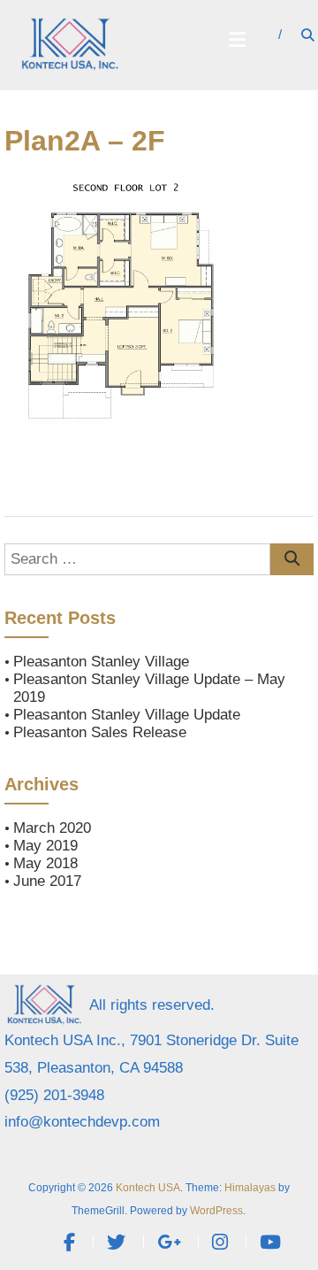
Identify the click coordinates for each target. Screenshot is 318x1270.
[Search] (292, 559)
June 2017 (47, 881)
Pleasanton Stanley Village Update (126, 714)
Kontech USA (148, 1187)
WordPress (216, 1211)
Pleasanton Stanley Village (101, 661)
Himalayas (250, 1187)
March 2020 (52, 828)
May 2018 (45, 863)
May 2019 (45, 845)
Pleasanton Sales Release (99, 732)
